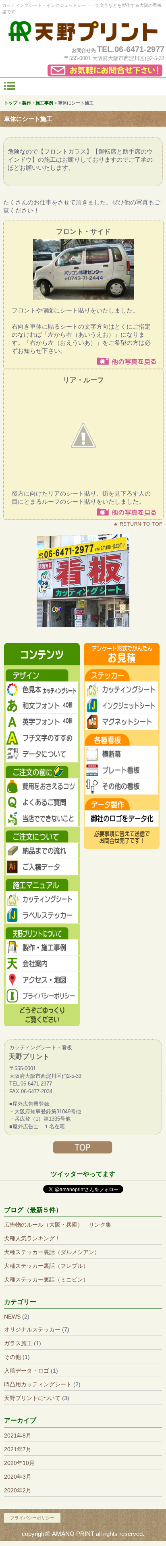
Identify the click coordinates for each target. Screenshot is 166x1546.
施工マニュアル (42, 883)
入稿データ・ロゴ (26, 1370)
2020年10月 (19, 1463)
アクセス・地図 (42, 980)
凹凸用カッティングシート (38, 1384)
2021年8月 (17, 1435)
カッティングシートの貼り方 (42, 899)
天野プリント (83, 31)
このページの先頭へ (138, 524)
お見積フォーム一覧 (122, 654)
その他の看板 (122, 786)
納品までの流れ (42, 851)
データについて (42, 754)
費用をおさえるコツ (42, 786)
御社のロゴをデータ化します (122, 819)
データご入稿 (42, 867)
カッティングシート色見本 (42, 689)
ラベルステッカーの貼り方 (42, 915)
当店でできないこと (42, 819)
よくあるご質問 (42, 802)
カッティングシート (122, 689)
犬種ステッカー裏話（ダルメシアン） (52, 1252)
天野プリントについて (32, 1398)
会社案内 (42, 964)
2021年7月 (17, 1449)
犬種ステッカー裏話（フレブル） (46, 1266)
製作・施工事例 (42, 948)
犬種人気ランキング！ (32, 1238)
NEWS (12, 1316)
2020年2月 (17, 1490)
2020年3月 (17, 1476)
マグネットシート (122, 722)
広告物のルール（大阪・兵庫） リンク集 (57, 1224)
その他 (12, 1357)
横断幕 (122, 754)
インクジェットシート (122, 706)
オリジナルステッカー (32, 1329)
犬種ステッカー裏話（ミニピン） (46, 1279)
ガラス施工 (18, 1343)
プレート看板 (122, 770)
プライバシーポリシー (42, 996)
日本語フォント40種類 (42, 706)
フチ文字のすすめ (42, 738)
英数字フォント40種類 (42, 722)
